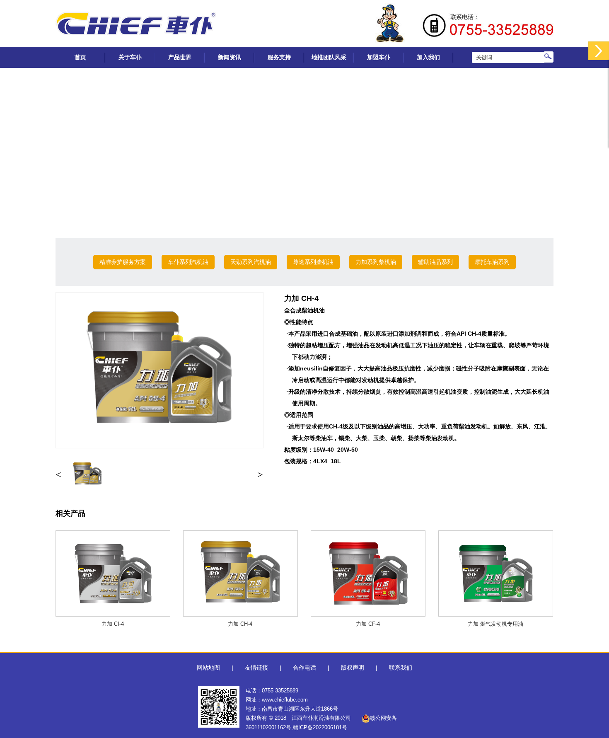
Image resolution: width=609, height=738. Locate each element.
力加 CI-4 (113, 624)
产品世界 (179, 57)
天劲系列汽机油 (250, 262)
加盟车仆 (378, 57)
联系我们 (400, 667)
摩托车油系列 (492, 262)
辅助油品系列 (435, 262)
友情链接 (256, 667)
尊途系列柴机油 (313, 262)
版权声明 (352, 667)
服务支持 (279, 57)
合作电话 (304, 667)
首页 (80, 57)
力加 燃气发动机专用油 (495, 624)
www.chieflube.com (285, 700)
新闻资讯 (229, 57)
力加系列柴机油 (375, 262)
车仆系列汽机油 (188, 262)
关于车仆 (130, 57)
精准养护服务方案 (122, 262)
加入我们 (428, 57)
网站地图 (208, 667)
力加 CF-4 (368, 624)
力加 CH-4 (240, 624)
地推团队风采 (329, 57)
